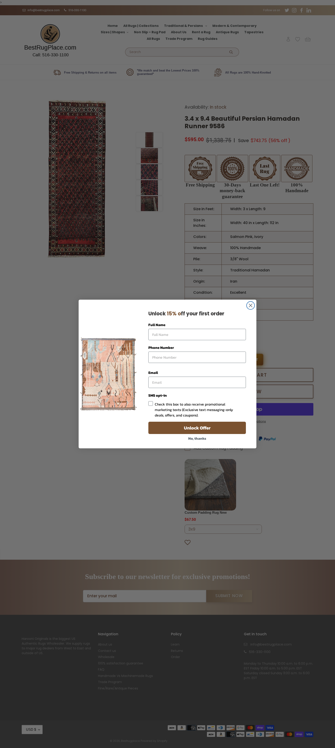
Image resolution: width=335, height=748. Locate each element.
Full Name (156, 324)
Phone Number (161, 347)
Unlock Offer (197, 427)
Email (153, 372)
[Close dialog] (251, 305)
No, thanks (197, 438)
